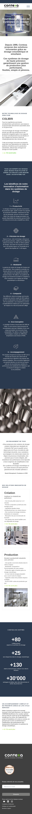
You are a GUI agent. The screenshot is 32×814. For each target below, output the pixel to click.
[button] (28, 6)
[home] (11, 6)
